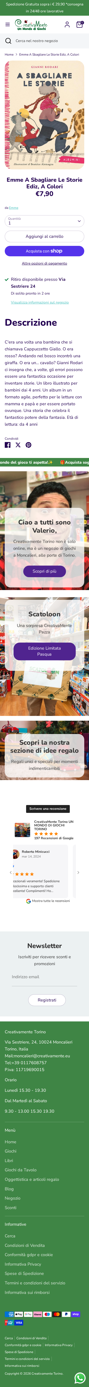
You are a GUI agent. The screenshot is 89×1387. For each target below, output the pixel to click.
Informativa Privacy (23, 1264)
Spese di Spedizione (24, 1273)
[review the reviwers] (69, 866)
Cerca (10, 1236)
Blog (9, 1189)
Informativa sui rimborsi (27, 1292)
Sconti (10, 1208)
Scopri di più (44, 571)
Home (9, 54)
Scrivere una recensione (47, 808)
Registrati (47, 1000)
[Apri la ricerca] (8, 41)
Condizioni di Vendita (25, 1245)
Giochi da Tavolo (21, 1170)
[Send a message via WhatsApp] (80, 1378)
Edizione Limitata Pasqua (44, 651)
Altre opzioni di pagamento (44, 263)
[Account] (67, 23)
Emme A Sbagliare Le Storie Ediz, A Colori (49, 54)
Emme (13, 207)
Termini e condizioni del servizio (35, 1283)
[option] (44, 115)
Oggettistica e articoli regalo (32, 1179)
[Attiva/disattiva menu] (7, 24)
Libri (9, 1160)
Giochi (10, 1151)
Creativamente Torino (47, 1373)
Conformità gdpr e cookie (29, 1255)
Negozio (12, 1198)
